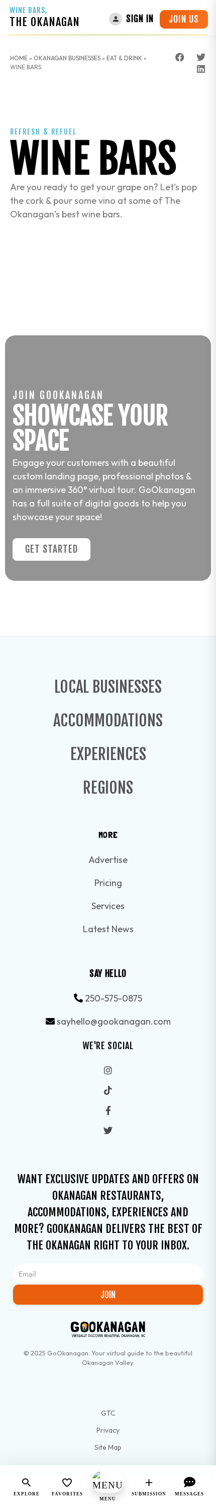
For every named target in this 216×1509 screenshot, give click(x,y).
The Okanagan (45, 22)
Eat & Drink (124, 58)
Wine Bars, (29, 10)
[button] (180, 57)
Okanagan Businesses (67, 58)
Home (19, 58)
